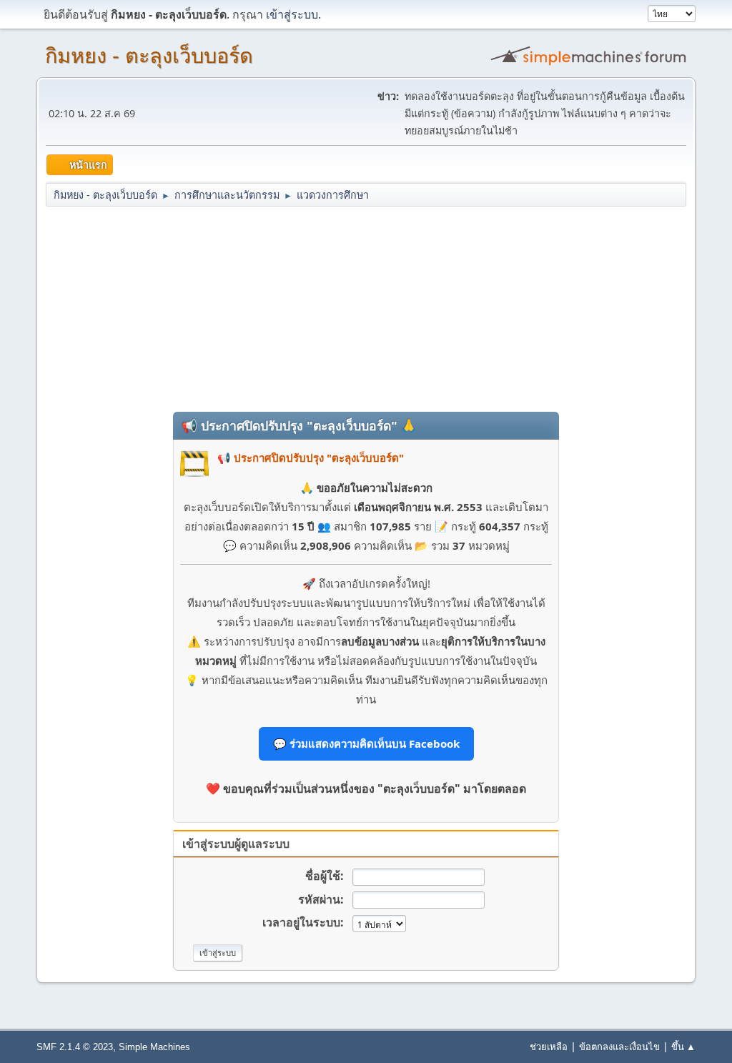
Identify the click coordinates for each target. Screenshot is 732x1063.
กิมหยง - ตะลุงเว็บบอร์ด (149, 55)
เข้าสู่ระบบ (292, 14)
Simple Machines (154, 1047)
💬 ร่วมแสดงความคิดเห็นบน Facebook (366, 743)
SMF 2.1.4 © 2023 (74, 1047)
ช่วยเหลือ (549, 1046)
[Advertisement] (366, 308)
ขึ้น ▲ (683, 1046)
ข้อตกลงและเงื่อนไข (619, 1046)
